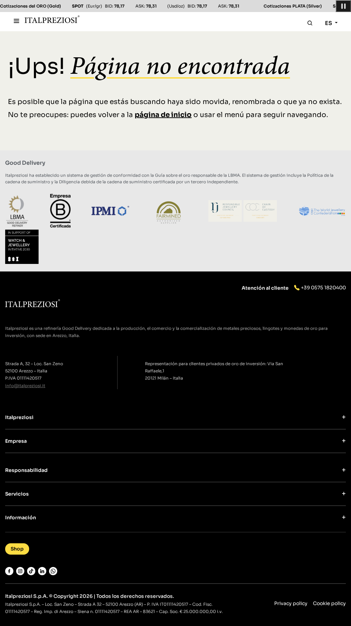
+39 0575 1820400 (323, 288)
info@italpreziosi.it (25, 385)
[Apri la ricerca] (310, 23)
